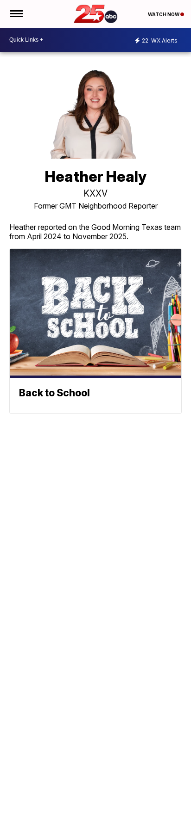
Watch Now (164, 14)
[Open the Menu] (15, 13)
